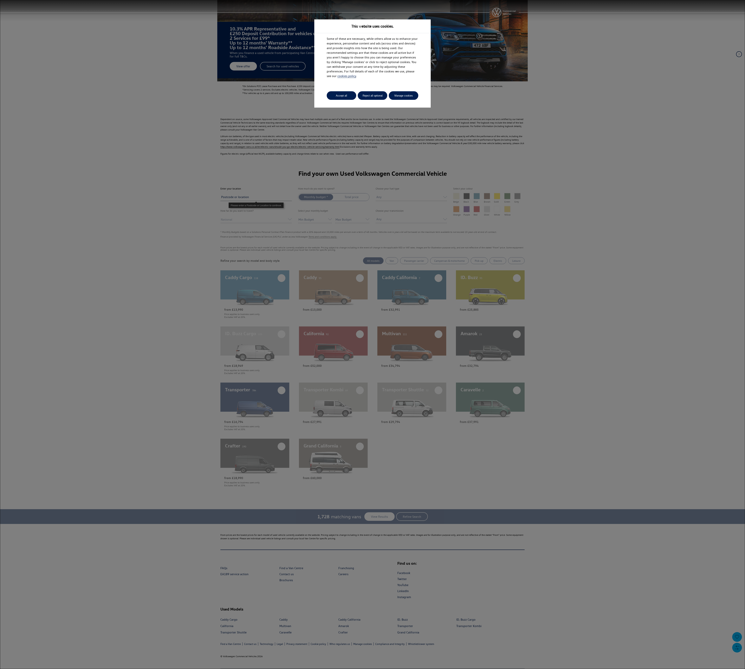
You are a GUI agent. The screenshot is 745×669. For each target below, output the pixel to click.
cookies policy (346, 76)
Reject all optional (373, 95)
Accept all (341, 95)
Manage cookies (403, 95)
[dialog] (372, 334)
